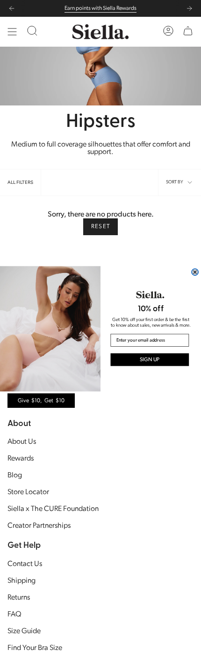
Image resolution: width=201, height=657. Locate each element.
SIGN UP (150, 359)
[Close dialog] (195, 271)
